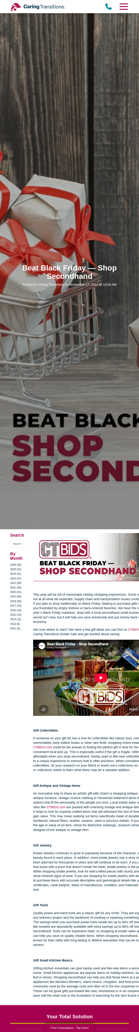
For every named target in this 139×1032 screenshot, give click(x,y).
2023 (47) (15, 578)
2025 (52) (15, 569)
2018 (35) (15, 601)
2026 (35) (15, 564)
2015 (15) (15, 614)
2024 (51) (15, 573)
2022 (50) (15, 582)
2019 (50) (15, 596)
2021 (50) (15, 587)
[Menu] (123, 6)
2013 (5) (15, 623)
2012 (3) (15, 628)
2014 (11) (15, 619)
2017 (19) (15, 605)
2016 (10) (15, 610)
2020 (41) (15, 592)
